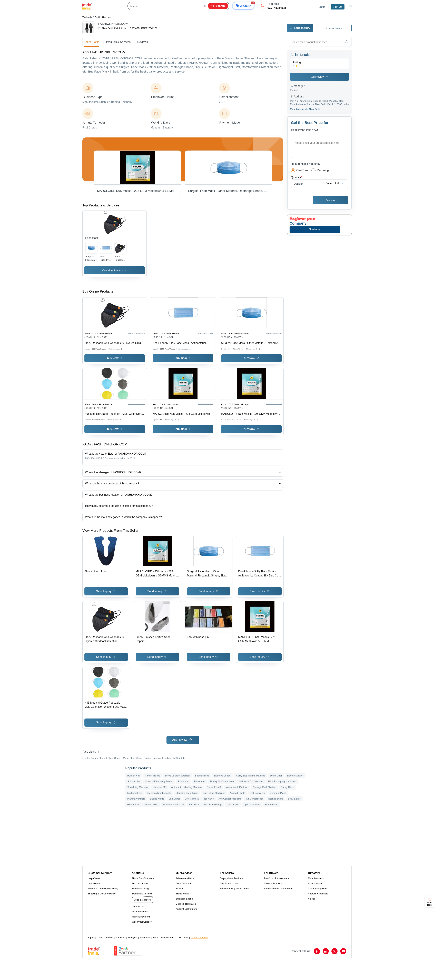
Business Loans (184, 898)
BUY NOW (113, 358)
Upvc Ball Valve (252, 804)
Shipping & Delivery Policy (101, 893)
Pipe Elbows (271, 804)
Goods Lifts (133, 804)
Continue (330, 200)
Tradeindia (87, 17)
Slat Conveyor (257, 793)
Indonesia (145, 937)
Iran (186, 937)
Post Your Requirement (276, 878)
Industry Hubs (315, 883)
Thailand (120, 937)
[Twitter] (334, 951)
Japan (91, 937)
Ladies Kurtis (157, 798)
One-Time (302, 170)
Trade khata (182, 893)
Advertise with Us (185, 878)
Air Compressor (254, 798)
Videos (311, 898)
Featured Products (318, 893)
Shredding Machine (137, 787)
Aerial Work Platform (237, 787)
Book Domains (183, 883)
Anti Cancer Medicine (230, 798)
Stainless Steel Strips (187, 793)
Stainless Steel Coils (173, 804)
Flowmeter (199, 781)
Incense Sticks (275, 798)
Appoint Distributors (186, 908)
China (100, 937)
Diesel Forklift (214, 787)
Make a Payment (141, 916)
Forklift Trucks (152, 775)
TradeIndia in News (142, 893)
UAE (155, 937)
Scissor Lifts (133, 781)
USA (179, 937)
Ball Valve (208, 798)
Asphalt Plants (237, 793)
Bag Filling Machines (214, 793)
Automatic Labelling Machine (186, 787)
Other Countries (199, 937)
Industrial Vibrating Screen (159, 781)
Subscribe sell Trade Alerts (278, 888)
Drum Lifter (276, 775)
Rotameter (183, 781)
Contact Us (138, 906)
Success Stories (140, 883)
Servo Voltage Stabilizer (177, 775)
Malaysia (132, 937)
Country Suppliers (317, 888)
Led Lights (174, 798)
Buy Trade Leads (229, 883)
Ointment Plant (278, 793)
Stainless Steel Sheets (159, 793)
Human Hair (133, 775)
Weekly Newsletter (142, 921)
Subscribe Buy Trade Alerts (234, 888)
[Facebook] (317, 951)
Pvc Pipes (194, 804)
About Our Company (143, 878)
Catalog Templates (186, 903)
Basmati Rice (202, 775)
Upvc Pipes (233, 804)
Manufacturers (316, 878)
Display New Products (231, 878)
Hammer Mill (159, 787)
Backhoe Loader (222, 775)
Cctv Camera (192, 798)
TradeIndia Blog (140, 888)
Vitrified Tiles (151, 804)
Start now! (315, 229)
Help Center (94, 878)
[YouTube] (343, 951)
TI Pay (179, 888)
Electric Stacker (295, 775)
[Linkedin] (326, 951)
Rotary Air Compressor (222, 781)
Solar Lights (294, 798)
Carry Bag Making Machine (250, 775)
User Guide (94, 883)
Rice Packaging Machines (282, 781)
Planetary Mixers (136, 798)
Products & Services (118, 42)
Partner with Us (140, 911)
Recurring (323, 170)
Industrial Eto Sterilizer (251, 781)
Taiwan (109, 937)
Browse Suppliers (273, 883)
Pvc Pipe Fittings (213, 804)
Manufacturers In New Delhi (305, 109)
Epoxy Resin (287, 787)
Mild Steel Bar (134, 793)
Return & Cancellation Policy (103, 888)
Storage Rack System (264, 787)
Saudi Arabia (167, 937)
